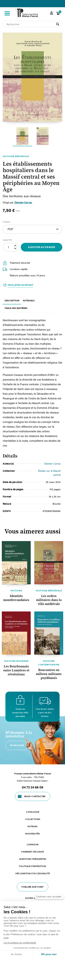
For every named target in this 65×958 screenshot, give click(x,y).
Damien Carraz (23, 202)
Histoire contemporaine (48, 662)
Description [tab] (12, 300)
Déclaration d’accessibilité (32, 873)
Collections (32, 819)
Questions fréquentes (32, 858)
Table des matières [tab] (16, 308)
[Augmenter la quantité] (16, 245)
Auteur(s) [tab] (28, 300)
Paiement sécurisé (32, 851)
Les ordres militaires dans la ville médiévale (49, 600)
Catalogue (32, 811)
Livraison (32, 844)
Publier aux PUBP (32, 886)
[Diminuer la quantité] (16, 249)
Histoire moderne (16, 660)
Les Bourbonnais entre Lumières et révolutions (16, 670)
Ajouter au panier (41, 247)
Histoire (16, 590)
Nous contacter (35, 796)
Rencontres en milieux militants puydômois (49, 674)
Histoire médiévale (49, 590)
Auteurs (32, 826)
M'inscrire (17, 745)
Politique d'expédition (32, 866)
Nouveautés (32, 833)
